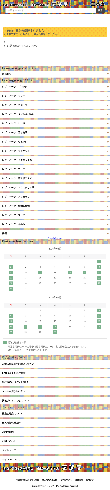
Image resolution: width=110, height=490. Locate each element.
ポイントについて (11, 459)
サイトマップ (9, 450)
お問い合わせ (9, 441)
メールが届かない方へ (13, 391)
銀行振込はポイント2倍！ (15, 382)
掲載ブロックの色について (16, 400)
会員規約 (79, 480)
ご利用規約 (8, 432)
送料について (66, 480)
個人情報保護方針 (11, 422)
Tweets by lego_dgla (55, 238)
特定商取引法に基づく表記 (27, 480)
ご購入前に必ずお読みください (18, 364)
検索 (100, 10)
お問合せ (90, 480)
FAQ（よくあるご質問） (15, 373)
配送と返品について (12, 413)
